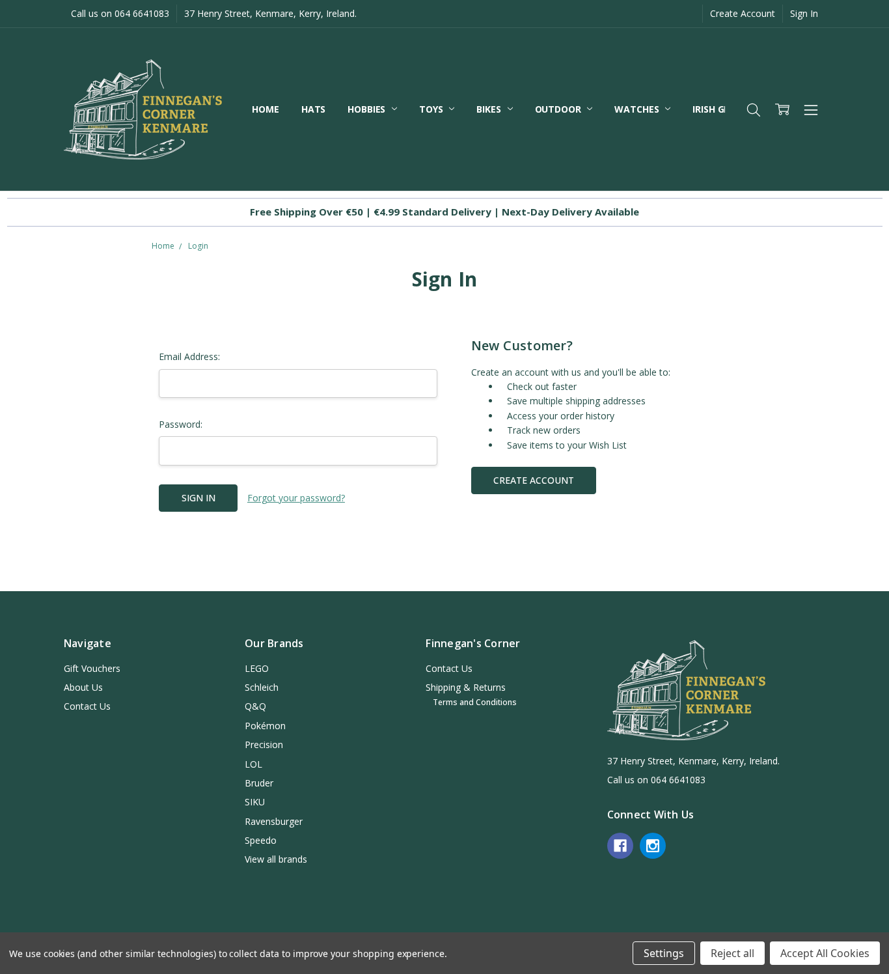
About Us (83, 687)
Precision (264, 744)
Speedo (261, 840)
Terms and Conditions (475, 702)
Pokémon (265, 725)
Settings (664, 953)
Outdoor (559, 109)
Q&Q (255, 706)
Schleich (262, 687)
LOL (253, 764)
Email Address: (189, 356)
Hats (313, 109)
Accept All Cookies (824, 953)
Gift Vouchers (92, 668)
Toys (432, 109)
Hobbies (368, 109)
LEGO (257, 668)
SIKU (255, 802)
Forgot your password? (296, 498)
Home (265, 109)
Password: (180, 424)
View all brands (276, 859)
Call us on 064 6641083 (120, 13)
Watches (637, 109)
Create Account (742, 13)
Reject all (732, 953)
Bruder (259, 783)
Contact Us (87, 706)
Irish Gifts (718, 109)
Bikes (489, 109)
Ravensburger (274, 821)
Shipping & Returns (466, 687)
